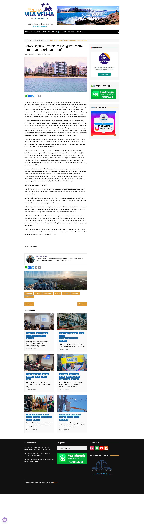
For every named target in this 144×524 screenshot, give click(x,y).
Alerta (28, 374)
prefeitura (75, 293)
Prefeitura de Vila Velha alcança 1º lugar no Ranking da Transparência (37, 454)
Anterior (30, 304)
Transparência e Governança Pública (36, 335)
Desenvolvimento (64, 333)
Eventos (29, 417)
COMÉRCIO (71, 32)
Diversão (46, 414)
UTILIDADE (80, 32)
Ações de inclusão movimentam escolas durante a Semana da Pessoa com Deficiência (70, 384)
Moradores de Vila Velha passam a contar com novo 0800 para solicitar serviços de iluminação (72, 425)
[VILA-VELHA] (104, 64)
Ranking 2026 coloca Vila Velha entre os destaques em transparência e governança (37, 344)
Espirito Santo (73, 333)
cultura (38, 293)
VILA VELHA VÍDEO (40, 32)
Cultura (39, 54)
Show (49, 417)
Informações (30, 376)
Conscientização (64, 374)
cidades (29, 293)
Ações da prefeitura (64, 414)
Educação (45, 374)
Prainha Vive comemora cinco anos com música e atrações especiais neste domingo (39, 425)
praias (66, 293)
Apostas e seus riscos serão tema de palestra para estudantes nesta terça (39, 384)
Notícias (44, 54)
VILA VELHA (30, 338)
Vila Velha (29, 296)
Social (28, 379)
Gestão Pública (30, 333)
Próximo (81, 304)
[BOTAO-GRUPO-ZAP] (72, 458)
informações (48, 293)
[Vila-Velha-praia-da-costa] (88, 15)
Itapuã (58, 293)
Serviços (45, 333)
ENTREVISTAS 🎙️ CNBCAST (57, 32)
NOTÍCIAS (28, 32)
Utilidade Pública (64, 419)
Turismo (49, 54)
